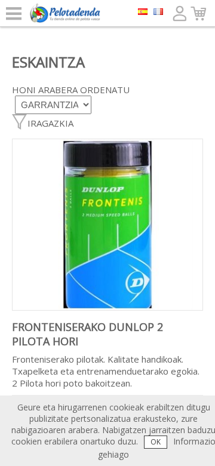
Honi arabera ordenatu (71, 90)
